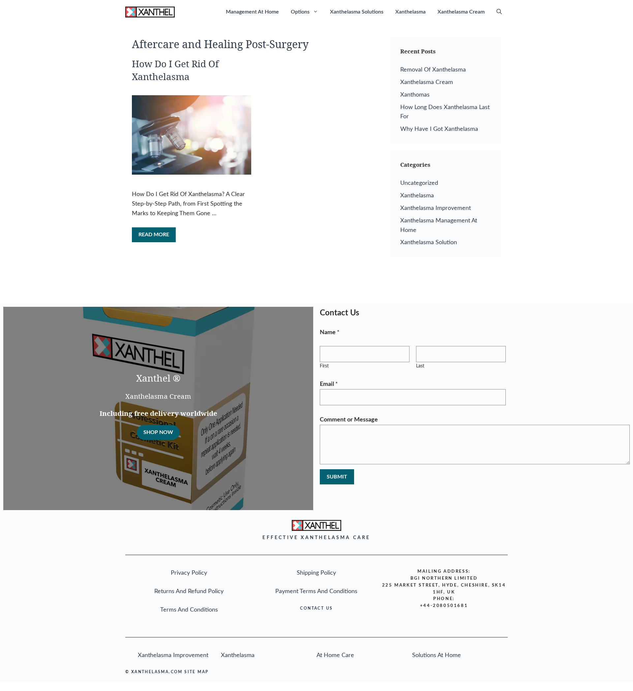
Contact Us (316, 608)
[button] (499, 11)
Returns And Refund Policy (189, 591)
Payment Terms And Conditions (316, 591)
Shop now (158, 432)
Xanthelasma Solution (428, 242)
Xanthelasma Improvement (435, 208)
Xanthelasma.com (157, 672)
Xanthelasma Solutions (356, 11)
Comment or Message (349, 420)
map (202, 672)
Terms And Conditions (189, 610)
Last (420, 365)
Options (300, 11)
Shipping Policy (316, 573)
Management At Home (252, 11)
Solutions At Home (436, 655)
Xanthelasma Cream (461, 11)
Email (329, 384)
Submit (337, 476)
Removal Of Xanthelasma (433, 70)
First (324, 365)
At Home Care (335, 655)
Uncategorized (419, 183)
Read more (153, 234)
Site (190, 672)
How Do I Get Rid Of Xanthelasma (175, 70)
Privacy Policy (189, 573)
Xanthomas (415, 95)
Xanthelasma (410, 11)
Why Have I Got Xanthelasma (439, 129)
